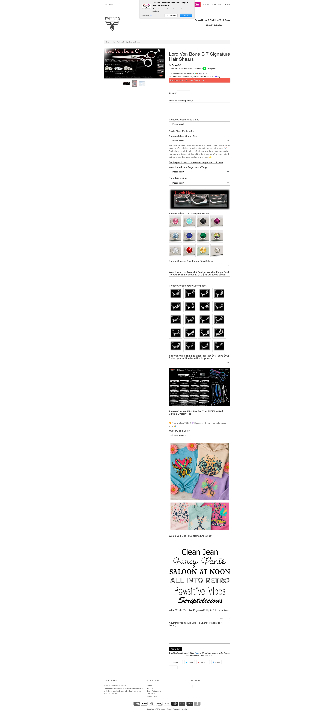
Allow (186, 15)
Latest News (110, 680)
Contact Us (151, 693)
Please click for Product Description (187, 80)
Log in (204, 4)
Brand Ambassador (154, 691)
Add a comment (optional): (181, 100)
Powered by (146, 15)
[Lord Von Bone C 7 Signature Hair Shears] (126, 83)
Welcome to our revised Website (115, 685)
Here (197, 653)
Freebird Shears (166, 709)
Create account (215, 4)
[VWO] (152, 15)
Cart (228, 4)
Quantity (173, 93)
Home (107, 42)
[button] (199, 73)
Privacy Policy (152, 696)
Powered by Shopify (180, 709)
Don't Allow (171, 15)
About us (150, 688)
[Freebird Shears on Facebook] (192, 686)
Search (149, 686)
